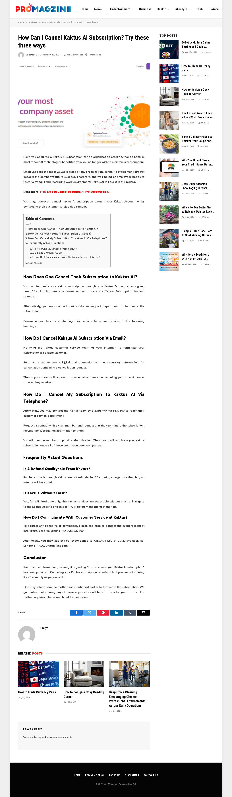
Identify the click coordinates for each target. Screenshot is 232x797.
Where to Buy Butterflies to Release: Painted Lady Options (197, 210)
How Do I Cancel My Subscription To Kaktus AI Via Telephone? (67, 238)
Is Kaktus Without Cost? (48, 252)
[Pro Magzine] (43, 9)
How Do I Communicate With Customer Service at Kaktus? (67, 257)
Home (85, 9)
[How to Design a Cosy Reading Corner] (84, 674)
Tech (199, 9)
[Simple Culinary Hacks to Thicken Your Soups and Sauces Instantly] (169, 144)
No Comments (75, 54)
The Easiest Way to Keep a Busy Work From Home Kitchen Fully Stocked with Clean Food (197, 115)
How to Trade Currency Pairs (37, 692)
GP (134, 784)
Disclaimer (132, 775)
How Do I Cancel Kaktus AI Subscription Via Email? (59, 233)
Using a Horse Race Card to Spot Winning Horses (197, 233)
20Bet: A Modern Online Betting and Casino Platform (196, 45)
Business (145, 9)
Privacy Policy (94, 775)
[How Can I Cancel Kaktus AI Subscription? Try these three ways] (84, 105)
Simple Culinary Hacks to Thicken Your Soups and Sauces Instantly (197, 139)
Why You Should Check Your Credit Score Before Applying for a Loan (197, 163)
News (98, 9)
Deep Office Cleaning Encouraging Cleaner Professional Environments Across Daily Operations (127, 698)
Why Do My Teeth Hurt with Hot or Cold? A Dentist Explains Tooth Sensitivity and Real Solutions (196, 257)
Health (161, 9)
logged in (43, 737)
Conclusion (35, 263)
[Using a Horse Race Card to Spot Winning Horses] (169, 238)
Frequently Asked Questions (46, 243)
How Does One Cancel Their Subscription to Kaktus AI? (63, 229)
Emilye (33, 54)
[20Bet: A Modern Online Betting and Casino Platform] (169, 49)
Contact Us (151, 775)
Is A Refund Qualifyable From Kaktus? (55, 248)
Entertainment (120, 9)
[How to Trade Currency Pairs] (38, 674)
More (215, 9)
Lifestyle (181, 9)
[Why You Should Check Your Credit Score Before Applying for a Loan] (169, 167)
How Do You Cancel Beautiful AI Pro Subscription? (74, 191)
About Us (114, 775)
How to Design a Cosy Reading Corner (84, 694)
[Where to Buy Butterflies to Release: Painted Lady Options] (169, 214)
